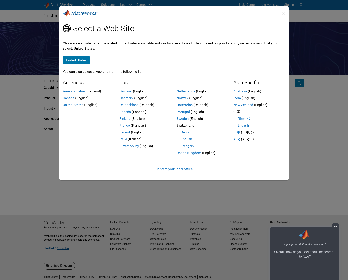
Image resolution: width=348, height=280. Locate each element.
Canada (68, 98)
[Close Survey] (335, 226)
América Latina (74, 91)
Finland (125, 119)
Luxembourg (129, 146)
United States (73, 105)
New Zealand (243, 105)
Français (187, 146)
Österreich (185, 105)
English (186, 139)
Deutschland (129, 105)
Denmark (126, 98)
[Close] (283, 13)
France (125, 125)
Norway (182, 98)
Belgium (126, 91)
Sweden (183, 119)
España (125, 112)
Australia (240, 91)
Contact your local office (174, 169)
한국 (236, 139)
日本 (236, 132)
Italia (123, 139)
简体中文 (244, 119)
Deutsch (187, 132)
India (237, 98)
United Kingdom (189, 153)
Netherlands (186, 91)
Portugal (183, 112)
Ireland (125, 132)
